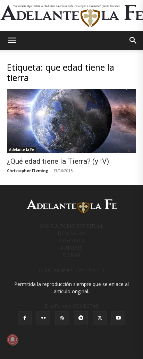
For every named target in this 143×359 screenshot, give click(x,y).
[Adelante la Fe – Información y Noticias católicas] (71, 16)
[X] (100, 318)
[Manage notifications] (12, 339)
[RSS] (62, 318)
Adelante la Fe (21, 149)
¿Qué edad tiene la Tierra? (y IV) (58, 161)
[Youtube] (118, 318)
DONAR (72, 255)
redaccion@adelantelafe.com (71, 269)
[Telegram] (81, 318)
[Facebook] (25, 318)
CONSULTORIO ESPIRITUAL (71, 226)
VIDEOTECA (71, 240)
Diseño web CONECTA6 (72, 306)
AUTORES (71, 247)
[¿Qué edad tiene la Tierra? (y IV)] (71, 120)
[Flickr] (43, 318)
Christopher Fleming (27, 170)
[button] (12, 40)
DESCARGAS (72, 233)
